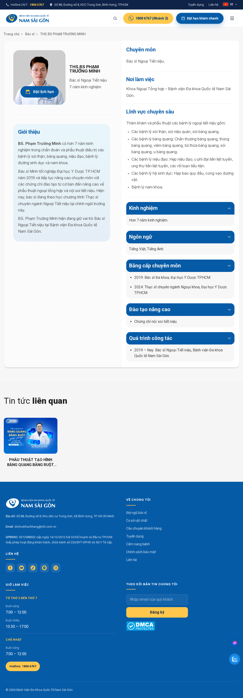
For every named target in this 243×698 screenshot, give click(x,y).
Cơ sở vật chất (136, 520)
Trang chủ (11, 34)
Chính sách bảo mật (141, 552)
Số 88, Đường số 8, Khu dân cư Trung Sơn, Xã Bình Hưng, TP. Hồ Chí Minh (65, 516)
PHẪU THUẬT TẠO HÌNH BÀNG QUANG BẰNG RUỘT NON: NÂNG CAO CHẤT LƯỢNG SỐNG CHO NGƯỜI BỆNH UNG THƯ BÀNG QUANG (30, 462)
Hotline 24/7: (27, 4)
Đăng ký (157, 612)
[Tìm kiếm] (115, 18)
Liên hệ (213, 4)
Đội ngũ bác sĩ (136, 513)
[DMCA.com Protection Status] (140, 626)
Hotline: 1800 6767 (22, 666)
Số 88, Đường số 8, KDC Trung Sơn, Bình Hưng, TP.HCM (91, 4)
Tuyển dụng (196, 4)
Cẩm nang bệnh (138, 544)
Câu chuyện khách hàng (144, 528)
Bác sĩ (30, 34)
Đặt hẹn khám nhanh (202, 18)
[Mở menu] (232, 18)
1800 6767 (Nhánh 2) (152, 18)
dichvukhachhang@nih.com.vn (35, 526)
